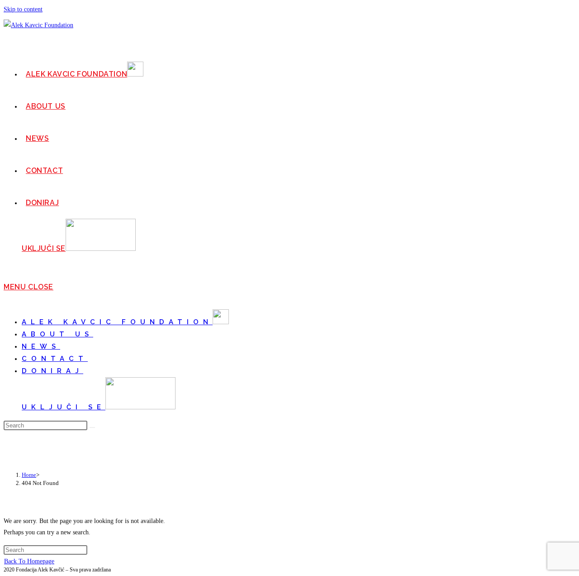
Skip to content (23, 9)
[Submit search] (92, 427)
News (41, 346)
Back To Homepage (29, 561)
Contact (55, 359)
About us (57, 334)
